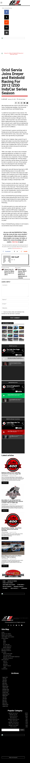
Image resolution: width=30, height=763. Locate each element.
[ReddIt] (6, 22)
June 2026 (4, 680)
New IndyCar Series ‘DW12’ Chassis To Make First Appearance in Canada (22, 274)
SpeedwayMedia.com (17, 248)
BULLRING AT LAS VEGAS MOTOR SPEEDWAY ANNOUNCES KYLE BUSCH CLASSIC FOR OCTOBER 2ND (12, 501)
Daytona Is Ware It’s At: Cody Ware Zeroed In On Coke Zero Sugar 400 (11, 473)
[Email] (6, 27)
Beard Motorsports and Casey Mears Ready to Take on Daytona (11, 556)
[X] (6, 17)
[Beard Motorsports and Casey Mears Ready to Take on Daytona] (13, 548)
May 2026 (4, 681)
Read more (5, 482)
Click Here (15, 242)
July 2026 (4, 678)
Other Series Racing (7, 8)
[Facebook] (6, 12)
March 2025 (4, 703)
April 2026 (4, 683)
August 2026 (5, 677)
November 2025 (5, 690)
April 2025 (4, 701)
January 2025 (5, 706)
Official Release (5, 475)
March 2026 (4, 684)
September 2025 (5, 694)
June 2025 (4, 698)
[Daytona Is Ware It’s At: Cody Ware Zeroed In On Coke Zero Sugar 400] (13, 465)
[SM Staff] (7, 259)
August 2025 (5, 695)
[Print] (6, 32)
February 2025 (5, 704)
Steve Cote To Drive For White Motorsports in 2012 (9, 272)
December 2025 (5, 689)
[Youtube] (24, 103)
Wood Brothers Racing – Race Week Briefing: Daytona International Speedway (11, 529)
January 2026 (5, 687)
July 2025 (4, 697)
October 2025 (5, 692)
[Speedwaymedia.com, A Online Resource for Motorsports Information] (15, 3)
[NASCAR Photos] (27, 103)
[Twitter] (18, 103)
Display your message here (13, 757)
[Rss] (19, 625)
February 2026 (5, 686)
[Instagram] (21, 103)
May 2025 (4, 700)
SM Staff (5, 99)
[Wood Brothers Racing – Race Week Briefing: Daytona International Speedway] (13, 520)
